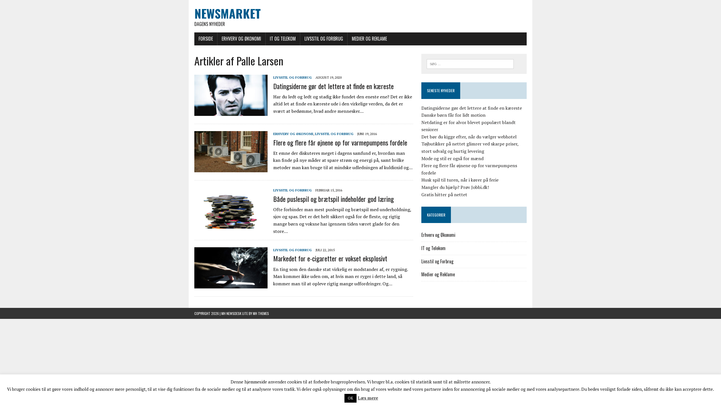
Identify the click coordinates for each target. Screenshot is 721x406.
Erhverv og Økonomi (241, 38)
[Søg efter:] (470, 63)
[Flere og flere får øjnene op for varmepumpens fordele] (231, 169)
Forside (206, 38)
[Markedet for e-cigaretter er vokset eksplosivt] (231, 285)
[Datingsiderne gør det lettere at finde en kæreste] (231, 112)
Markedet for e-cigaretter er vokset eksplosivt (330, 258)
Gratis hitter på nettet (444, 194)
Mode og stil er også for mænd (452, 158)
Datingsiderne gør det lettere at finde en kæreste (333, 86)
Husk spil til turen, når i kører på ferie (460, 180)
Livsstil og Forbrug (323, 38)
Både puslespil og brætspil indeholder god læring (333, 199)
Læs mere (368, 398)
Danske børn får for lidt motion (453, 115)
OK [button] (350, 398)
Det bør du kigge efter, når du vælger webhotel (469, 137)
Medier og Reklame (369, 38)
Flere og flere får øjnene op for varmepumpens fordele (340, 142)
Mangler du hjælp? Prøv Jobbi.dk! (455, 187)
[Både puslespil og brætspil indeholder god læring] (231, 225)
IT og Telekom (283, 38)
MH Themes (261, 313)
